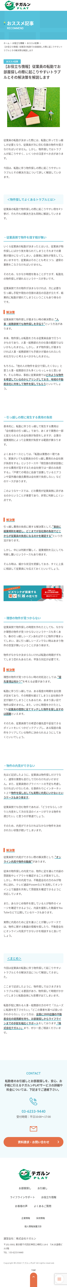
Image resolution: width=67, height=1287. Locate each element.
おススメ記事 (33, 43)
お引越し (43, 1188)
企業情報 (25, 1218)
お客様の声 (21, 1206)
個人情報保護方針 (33, 1226)
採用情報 (40, 1218)
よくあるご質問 (42, 1206)
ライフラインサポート (22, 1197)
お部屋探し (25, 1188)
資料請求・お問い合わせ (33, 1142)
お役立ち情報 (48, 1197)
